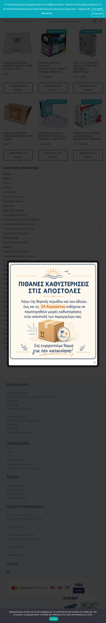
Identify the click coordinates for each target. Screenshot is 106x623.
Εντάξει (53, 619)
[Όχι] (102, 615)
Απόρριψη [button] (98, 13)
